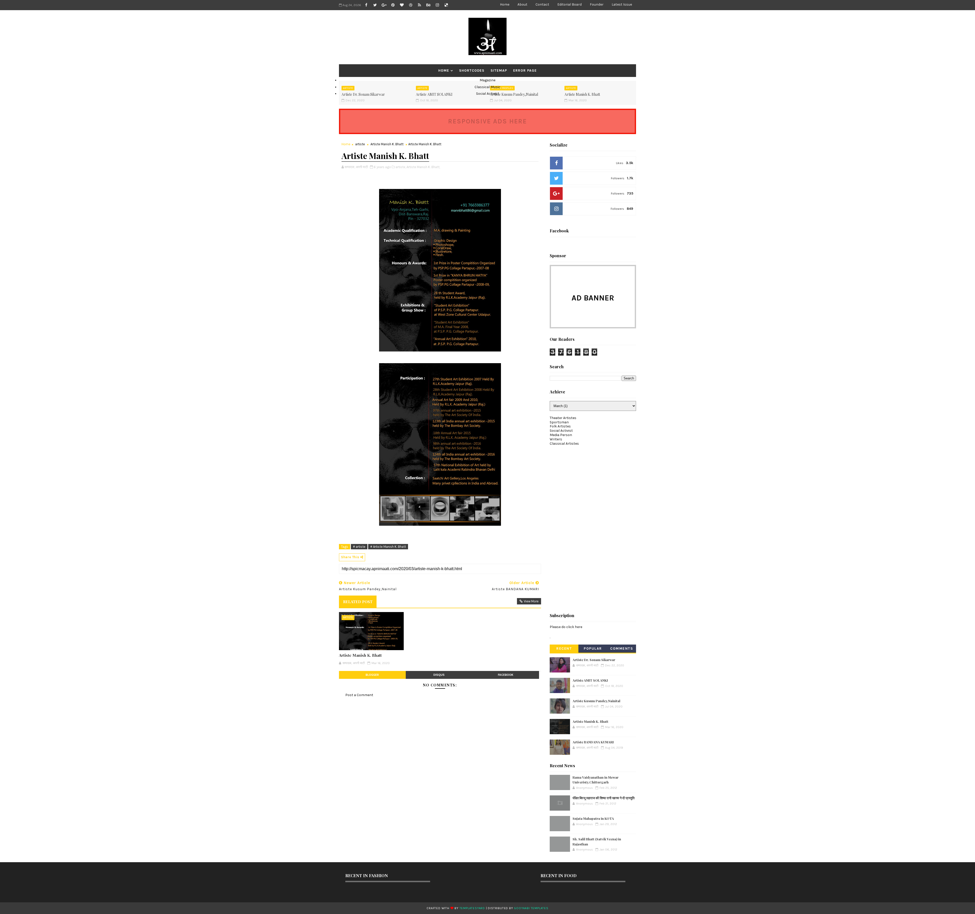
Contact (542, 4)
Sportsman (559, 422)
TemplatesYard (472, 908)
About (522, 4)
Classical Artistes (564, 443)
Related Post (357, 601)
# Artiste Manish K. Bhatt (388, 547)
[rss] (419, 5)
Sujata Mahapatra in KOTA (593, 818)
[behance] (428, 5)
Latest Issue (622, 4)
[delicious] (446, 5)
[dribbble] (410, 5)
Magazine (487, 80)
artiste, (401, 167)
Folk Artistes (560, 426)
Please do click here (566, 627)
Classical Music (487, 87)
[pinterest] (393, 5)
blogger (372, 675)
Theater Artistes (563, 418)
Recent (564, 648)
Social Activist (487, 93)
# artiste (359, 547)
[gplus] (384, 5)
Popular (593, 648)
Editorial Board (569, 4)
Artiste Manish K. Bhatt (386, 144)
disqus (439, 675)
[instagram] (437, 5)
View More (531, 601)
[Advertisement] (588, 527)
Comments (621, 648)
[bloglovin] (401, 5)
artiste (360, 144)
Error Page (525, 70)
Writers (556, 439)
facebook (505, 675)
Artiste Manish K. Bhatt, (423, 167)
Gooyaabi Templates (531, 908)
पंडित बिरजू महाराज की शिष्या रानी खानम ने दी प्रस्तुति (604, 798)
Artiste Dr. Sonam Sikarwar (594, 660)
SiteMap (499, 70)
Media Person (561, 435)
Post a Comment (359, 695)
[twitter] (375, 5)
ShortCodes (471, 70)
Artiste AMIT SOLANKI (590, 680)
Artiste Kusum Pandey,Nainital (596, 701)
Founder (597, 4)
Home (504, 4)
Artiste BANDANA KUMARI (593, 742)
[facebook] (366, 5)
